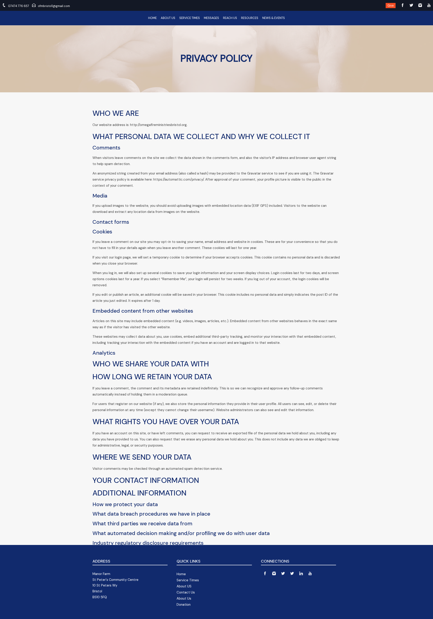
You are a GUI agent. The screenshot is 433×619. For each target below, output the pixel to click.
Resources (249, 18)
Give (390, 5)
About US (184, 586)
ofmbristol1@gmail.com (54, 6)
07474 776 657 (18, 6)
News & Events (273, 18)
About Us (168, 18)
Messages (211, 18)
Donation (184, 604)
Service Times (189, 18)
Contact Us (186, 592)
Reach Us (230, 18)
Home (152, 18)
